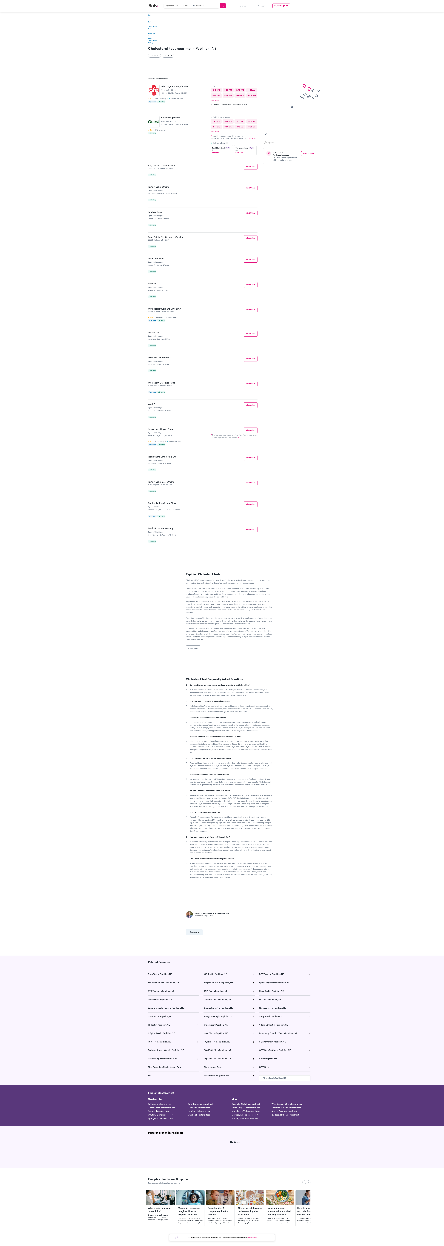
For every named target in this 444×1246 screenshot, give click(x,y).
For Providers (259, 6)
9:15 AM (251, 90)
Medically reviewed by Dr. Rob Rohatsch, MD (212, 913)
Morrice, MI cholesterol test (245, 1114)
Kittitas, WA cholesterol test (245, 1118)
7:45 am (216, 121)
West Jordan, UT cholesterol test (286, 1104)
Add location (308, 153)
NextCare (235, 1142)
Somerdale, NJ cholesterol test (286, 1107)
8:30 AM (228, 90)
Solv (149, 15)
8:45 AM (240, 90)
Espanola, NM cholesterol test (246, 1104)
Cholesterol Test (152, 28)
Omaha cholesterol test (199, 1114)
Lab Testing (150, 21)
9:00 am (228, 127)
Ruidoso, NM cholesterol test (285, 1114)
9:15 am (240, 127)
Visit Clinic (250, 166)
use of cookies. (252, 1237)
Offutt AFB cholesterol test (160, 1114)
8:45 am (216, 127)
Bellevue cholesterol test (159, 1104)
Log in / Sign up (281, 5)
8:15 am (240, 121)
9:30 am (251, 127)
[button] (304, 86)
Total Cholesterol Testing (152, 41)
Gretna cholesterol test (159, 1111)
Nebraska (151, 34)
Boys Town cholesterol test (200, 1104)
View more (215, 100)
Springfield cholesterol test (161, 1118)
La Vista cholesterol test (199, 1111)
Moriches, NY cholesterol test (246, 1111)
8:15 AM (216, 90)
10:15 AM (252, 95)
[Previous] (304, 1182)
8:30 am (251, 121)
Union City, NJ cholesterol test (246, 1107)
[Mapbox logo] (269, 142)
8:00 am (228, 121)
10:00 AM (240, 95)
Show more (253, 138)
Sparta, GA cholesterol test (284, 1111)
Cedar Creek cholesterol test (161, 1107)
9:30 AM (216, 95)
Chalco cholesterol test (199, 1107)
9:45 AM (228, 95)
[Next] (308, 1182)
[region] (292, 110)
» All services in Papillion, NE (274, 1078)
